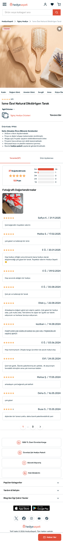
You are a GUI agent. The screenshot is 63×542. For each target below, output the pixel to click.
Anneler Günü (29, 92)
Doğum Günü (14, 92)
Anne (49, 92)
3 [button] (33, 426)
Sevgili (41, 92)
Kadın (3, 92)
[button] (40, 427)
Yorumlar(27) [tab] (15, 158)
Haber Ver (51, 537)
